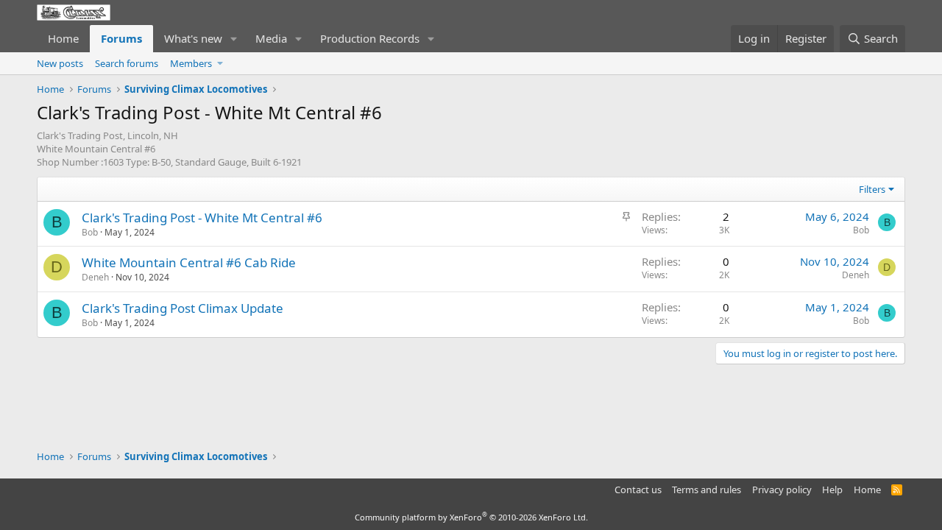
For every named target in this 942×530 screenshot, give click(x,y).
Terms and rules (706, 489)
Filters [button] (872, 189)
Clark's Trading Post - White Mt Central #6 (202, 217)
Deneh (95, 277)
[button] (234, 38)
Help (832, 489)
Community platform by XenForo (471, 517)
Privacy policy (782, 489)
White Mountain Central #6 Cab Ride (189, 262)
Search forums (126, 63)
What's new (193, 38)
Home (63, 38)
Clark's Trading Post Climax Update (182, 308)
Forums (121, 38)
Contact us (638, 489)
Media (271, 38)
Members (191, 63)
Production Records (369, 38)
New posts (60, 63)
